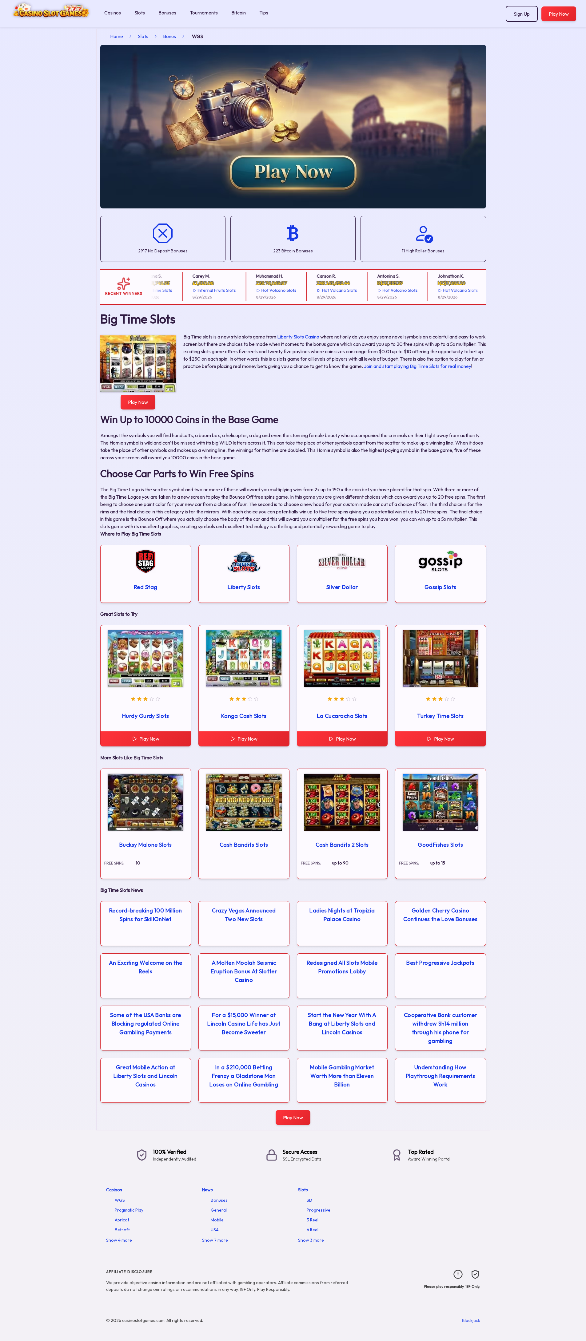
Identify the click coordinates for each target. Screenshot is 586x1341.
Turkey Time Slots (440, 715)
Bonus (169, 36)
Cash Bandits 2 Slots (342, 844)
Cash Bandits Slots (244, 844)
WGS (120, 1200)
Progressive (318, 1210)
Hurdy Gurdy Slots (145, 715)
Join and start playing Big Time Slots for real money (417, 366)
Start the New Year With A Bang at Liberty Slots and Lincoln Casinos (342, 1023)
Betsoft (122, 1229)
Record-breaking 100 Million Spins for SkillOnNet (145, 915)
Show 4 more (119, 1240)
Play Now (559, 14)
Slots (139, 13)
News (207, 1190)
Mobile (217, 1220)
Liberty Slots (244, 587)
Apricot (122, 1220)
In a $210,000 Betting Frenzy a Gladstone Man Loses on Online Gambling (243, 1076)
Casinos (112, 13)
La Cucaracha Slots (342, 715)
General (219, 1210)
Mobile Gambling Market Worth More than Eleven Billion (342, 1076)
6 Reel (312, 1229)
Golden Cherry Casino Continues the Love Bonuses (440, 915)
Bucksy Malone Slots (145, 844)
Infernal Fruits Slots (202, 290)
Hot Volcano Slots (264, 290)
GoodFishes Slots (440, 844)
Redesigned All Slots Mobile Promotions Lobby (342, 967)
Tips (263, 13)
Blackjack (471, 1320)
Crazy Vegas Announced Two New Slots (244, 915)
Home (116, 36)
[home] (51, 22)
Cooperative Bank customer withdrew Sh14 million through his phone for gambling (440, 1027)
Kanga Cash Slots (244, 715)
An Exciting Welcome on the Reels (145, 967)
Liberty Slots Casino (298, 337)
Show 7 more (215, 1240)
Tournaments (204, 13)
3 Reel (312, 1220)
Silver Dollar (342, 587)
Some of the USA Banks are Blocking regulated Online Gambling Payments (145, 1023)
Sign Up (522, 14)
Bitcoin (238, 13)
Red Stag (145, 587)
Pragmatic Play (129, 1210)
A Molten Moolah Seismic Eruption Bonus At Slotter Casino (244, 971)
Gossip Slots (440, 587)
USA (215, 1229)
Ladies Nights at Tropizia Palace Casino (342, 915)
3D (309, 1200)
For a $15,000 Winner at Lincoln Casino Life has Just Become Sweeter (243, 1023)
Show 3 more (311, 1240)
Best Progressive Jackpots (440, 962)
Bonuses (167, 13)
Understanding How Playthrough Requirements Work (440, 1076)
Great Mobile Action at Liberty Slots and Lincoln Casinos (146, 1076)
